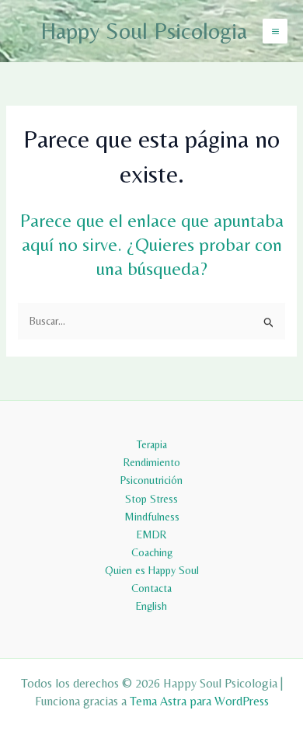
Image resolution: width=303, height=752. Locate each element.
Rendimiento (152, 462)
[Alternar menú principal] (275, 31)
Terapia (152, 444)
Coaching (151, 552)
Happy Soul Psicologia (143, 30)
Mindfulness (151, 516)
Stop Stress (151, 499)
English (151, 606)
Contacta (151, 588)
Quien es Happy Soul (152, 570)
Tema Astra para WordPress (199, 701)
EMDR (151, 534)
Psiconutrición (151, 480)
